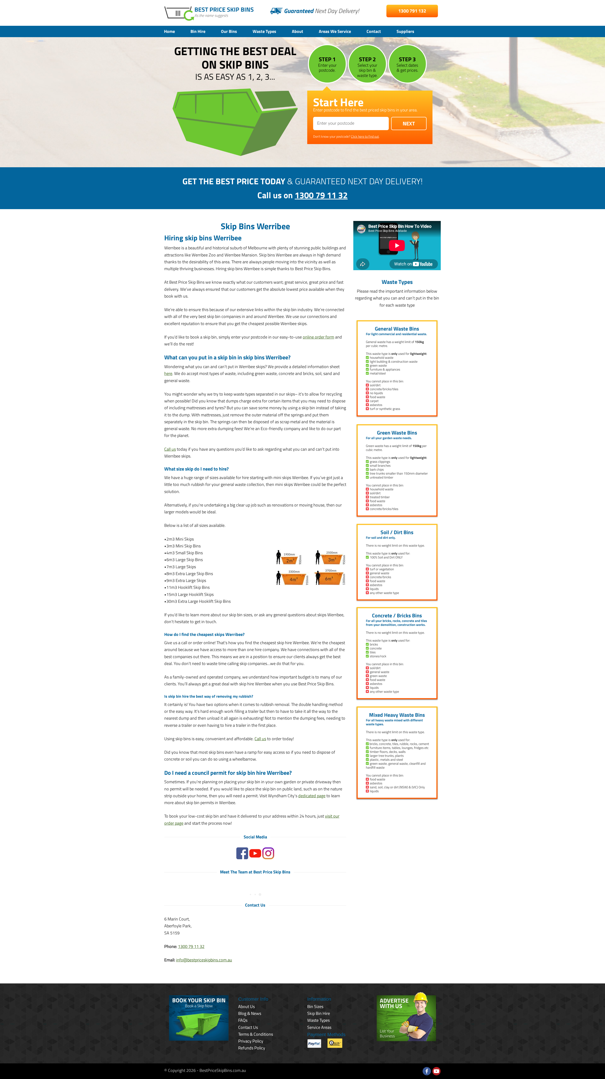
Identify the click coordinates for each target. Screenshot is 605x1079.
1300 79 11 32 (321, 195)
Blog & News (249, 1013)
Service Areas (319, 1027)
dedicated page (311, 796)
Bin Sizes (315, 1006)
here (168, 373)
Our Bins (229, 31)
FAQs (242, 1020)
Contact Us (248, 1027)
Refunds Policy (251, 1048)
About (297, 31)
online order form (318, 337)
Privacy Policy (250, 1041)
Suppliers (405, 31)
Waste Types (264, 31)
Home (169, 31)
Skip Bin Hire (318, 1013)
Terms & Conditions (255, 1034)
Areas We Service (335, 31)
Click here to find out (365, 136)
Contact (374, 31)
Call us (170, 449)
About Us (246, 1006)
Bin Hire (197, 31)
